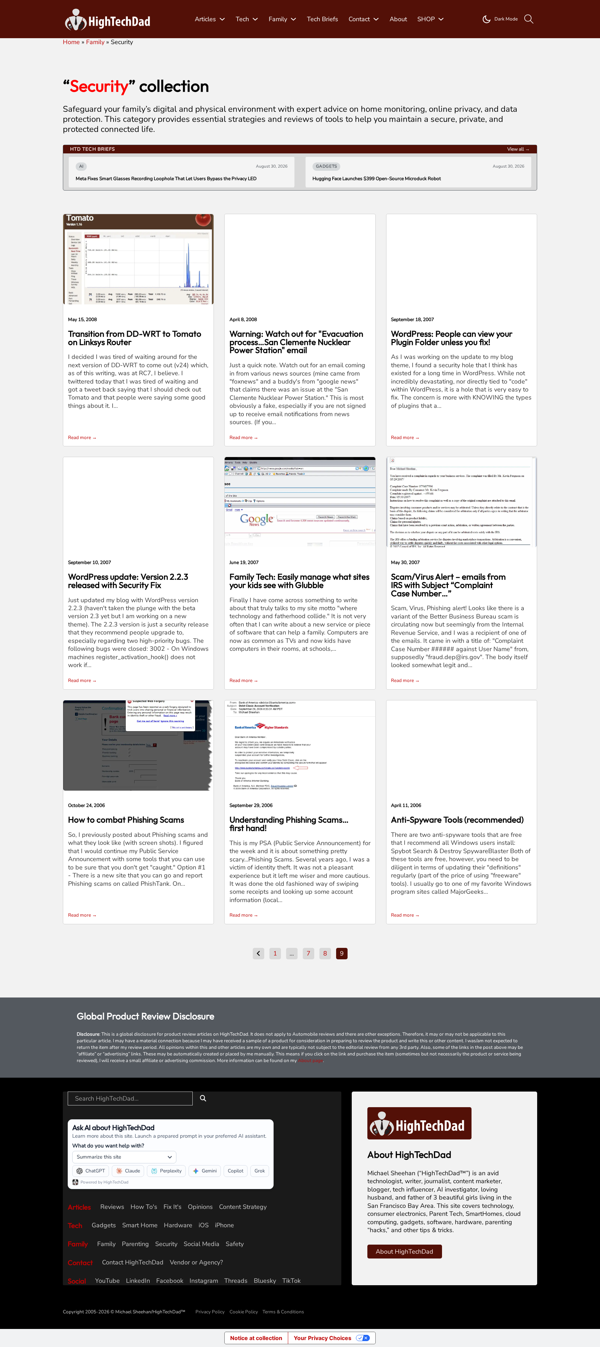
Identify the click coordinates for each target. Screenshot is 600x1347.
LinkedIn (138, 1281)
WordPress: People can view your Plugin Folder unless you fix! (451, 337)
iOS (204, 1225)
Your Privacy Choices (322, 1338)
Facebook (169, 1281)
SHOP (426, 19)
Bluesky (265, 1281)
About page (310, 1060)
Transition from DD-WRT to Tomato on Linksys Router (134, 337)
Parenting (135, 1244)
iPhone (224, 1225)
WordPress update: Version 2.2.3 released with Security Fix (128, 580)
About (398, 19)
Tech (242, 19)
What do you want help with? (108, 1145)
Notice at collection (256, 1338)
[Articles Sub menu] (222, 19)
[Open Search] (529, 19)
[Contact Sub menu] (376, 19)
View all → (518, 149)
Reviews (112, 1207)
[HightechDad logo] (110, 19)
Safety (235, 1244)
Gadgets (104, 1225)
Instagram (204, 1281)
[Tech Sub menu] (255, 19)
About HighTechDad (404, 1251)
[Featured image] (138, 259)
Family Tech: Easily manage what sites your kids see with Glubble (299, 580)
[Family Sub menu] (293, 19)
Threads (236, 1281)
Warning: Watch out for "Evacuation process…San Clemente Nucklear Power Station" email (296, 341)
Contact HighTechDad (133, 1262)
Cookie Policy (244, 1311)
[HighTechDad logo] (419, 1123)
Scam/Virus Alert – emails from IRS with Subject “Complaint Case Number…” (448, 584)
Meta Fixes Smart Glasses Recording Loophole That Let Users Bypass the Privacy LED (166, 179)
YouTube (107, 1281)
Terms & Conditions (283, 1311)
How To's (144, 1207)
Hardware (178, 1225)
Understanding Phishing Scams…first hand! (289, 823)
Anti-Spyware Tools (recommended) (457, 819)
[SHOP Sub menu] (441, 19)
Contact (359, 19)
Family (278, 19)
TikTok (291, 1281)
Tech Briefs (322, 19)
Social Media (201, 1244)
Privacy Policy (210, 1311)
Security (166, 1244)
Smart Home (140, 1225)
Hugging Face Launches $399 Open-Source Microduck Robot (376, 179)
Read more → (82, 437)
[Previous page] (258, 953)
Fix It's (173, 1207)
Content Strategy (243, 1207)
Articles (205, 19)
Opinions (200, 1207)
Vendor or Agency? (196, 1262)
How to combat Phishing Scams (126, 819)
